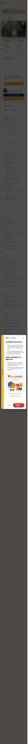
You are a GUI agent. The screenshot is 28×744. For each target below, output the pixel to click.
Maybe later (8, 405)
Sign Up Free (18, 405)
